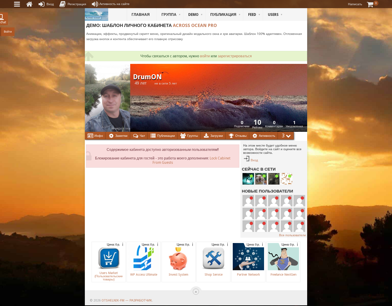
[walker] (274, 179)
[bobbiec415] (286, 226)
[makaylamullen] (286, 213)
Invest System (178, 274)
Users (273, 14)
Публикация (223, 14)
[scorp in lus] (286, 179)
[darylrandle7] (274, 201)
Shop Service (214, 274)
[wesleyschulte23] (261, 201)
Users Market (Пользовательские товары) (109, 276)
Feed (252, 14)
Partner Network (248, 274)
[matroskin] (261, 179)
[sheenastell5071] (274, 226)
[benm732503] (248, 201)
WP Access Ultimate (143, 274)
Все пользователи (292, 235)
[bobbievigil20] (248, 213)
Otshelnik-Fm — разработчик (127, 300)
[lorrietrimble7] (299, 226)
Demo (193, 14)
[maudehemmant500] (286, 201)
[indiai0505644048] (299, 201)
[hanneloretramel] (274, 213)
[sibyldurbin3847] (299, 213)
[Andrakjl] (261, 213)
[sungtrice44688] (248, 226)
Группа (169, 14)
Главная (141, 14)
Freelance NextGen (283, 274)
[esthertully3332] (261, 226)
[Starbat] (248, 179)
